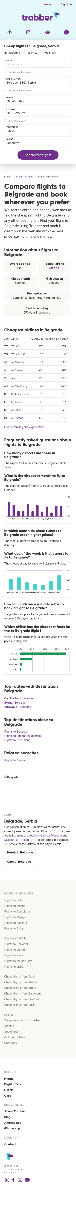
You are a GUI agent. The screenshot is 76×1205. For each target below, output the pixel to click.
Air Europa (17, 417)
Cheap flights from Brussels (21, 999)
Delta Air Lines (19, 394)
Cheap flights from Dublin (20, 976)
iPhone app (12, 1128)
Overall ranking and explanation (24, 427)
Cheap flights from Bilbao (20, 988)
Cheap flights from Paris (19, 1005)
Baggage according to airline (22, 1020)
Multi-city (50, 53)
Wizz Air (53, 268)
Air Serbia (17, 370)
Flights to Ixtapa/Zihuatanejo (22, 736)
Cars (7, 1095)
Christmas (10, 1043)
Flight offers (12, 1084)
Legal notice (10, 1172)
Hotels (8, 1090)
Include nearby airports (20, 72)
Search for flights (38, 155)
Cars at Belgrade (19, 861)
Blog (7, 1117)
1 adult (10, 130)
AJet (14, 378)
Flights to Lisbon (14, 966)
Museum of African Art (18, 839)
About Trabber (14, 1111)
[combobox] (38, 63)
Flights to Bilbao (14, 928)
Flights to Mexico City (18, 961)
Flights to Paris (13, 955)
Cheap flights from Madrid (20, 982)
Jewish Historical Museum (45, 835)
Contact (10, 1144)
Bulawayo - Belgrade (17, 707)
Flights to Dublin (14, 900)
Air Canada (17, 362)
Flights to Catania (15, 938)
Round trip (14, 53)
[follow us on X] (20, 1181)
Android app (12, 1122)
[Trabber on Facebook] (13, 1181)
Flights (9, 1078)
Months (9, 1026)
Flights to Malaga (15, 917)
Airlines (8, 1014)
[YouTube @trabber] (26, 1181)
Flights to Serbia (14, 760)
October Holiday (14, 1037)
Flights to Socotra (15, 731)
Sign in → (66, 4)
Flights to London (15, 949)
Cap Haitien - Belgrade (18, 698)
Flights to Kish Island (17, 740)
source (7, 815)
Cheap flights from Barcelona (22, 993)
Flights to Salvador (16, 944)
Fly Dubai (16, 401)
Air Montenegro (20, 386)
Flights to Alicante (15, 923)
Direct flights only (17, 121)
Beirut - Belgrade (15, 702)
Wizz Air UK (18, 354)
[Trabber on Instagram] (7, 1181)
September (11, 1031)
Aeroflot (16, 409)
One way (32, 53)
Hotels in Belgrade (20, 852)
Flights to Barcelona (17, 911)
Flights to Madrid (14, 906)
